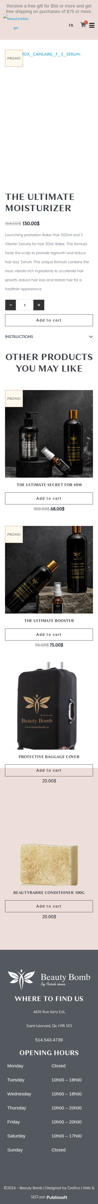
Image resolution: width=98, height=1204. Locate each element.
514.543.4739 (49, 1039)
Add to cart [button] (49, 498)
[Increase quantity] (38, 305)
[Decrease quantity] (10, 305)
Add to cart (49, 320)
